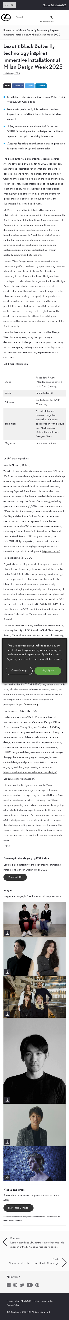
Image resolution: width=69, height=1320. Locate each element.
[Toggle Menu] (64, 17)
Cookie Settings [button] (19, 670)
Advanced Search (47, 22)
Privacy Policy (13, 1301)
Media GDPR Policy (30, 1301)
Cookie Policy (13, 1305)
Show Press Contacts (18, 1208)
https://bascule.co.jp (27, 704)
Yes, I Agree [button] (48, 670)
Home (6, 30)
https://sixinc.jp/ (51, 551)
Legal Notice (47, 1301)
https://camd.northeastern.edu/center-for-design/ (30, 772)
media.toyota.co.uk (54, 5)
